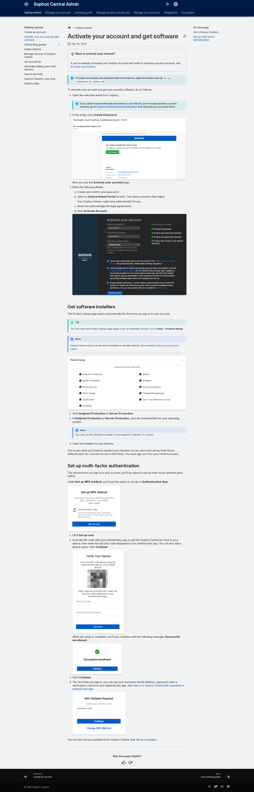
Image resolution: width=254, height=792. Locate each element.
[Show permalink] (184, 36)
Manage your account (57, 12)
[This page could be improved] (130, 763)
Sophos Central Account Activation (117, 106)
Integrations (170, 12)
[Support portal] (216, 787)
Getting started (32, 12)
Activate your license (82, 66)
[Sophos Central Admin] (26, 4)
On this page (201, 27)
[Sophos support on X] (209, 787)
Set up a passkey (146, 739)
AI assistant (188, 12)
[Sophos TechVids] (222, 787)
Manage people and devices (113, 12)
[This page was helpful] (124, 763)
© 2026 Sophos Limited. (36, 787)
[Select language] (175, 4)
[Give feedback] (228, 787)
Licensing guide (83, 12)
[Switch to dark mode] (167, 4)
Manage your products (147, 12)
